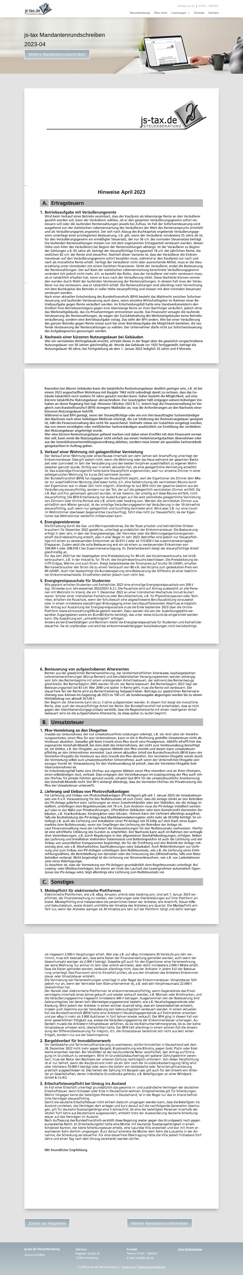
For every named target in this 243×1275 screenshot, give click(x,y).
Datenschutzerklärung (151, 1267)
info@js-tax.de (186, 5)
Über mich (160, 12)
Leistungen (178, 12)
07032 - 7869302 (208, 5)
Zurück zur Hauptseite (47, 1223)
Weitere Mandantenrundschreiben (57, 54)
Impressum (129, 1267)
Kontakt (199, 12)
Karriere (214, 12)
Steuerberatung (140, 12)
